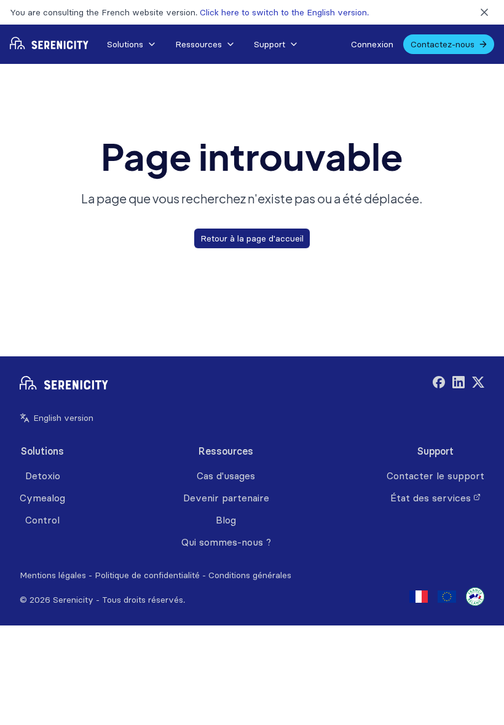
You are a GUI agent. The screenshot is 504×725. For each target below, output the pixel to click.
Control (42, 520)
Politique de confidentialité (147, 575)
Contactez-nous (442, 44)
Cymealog (42, 498)
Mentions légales (53, 575)
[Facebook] (439, 384)
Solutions (125, 44)
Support (269, 44)
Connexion (372, 44)
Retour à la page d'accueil (252, 238)
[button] (131, 44)
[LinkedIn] (458, 384)
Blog (226, 520)
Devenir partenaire (226, 498)
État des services (430, 498)
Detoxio (42, 475)
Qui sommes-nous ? (226, 542)
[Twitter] (478, 384)
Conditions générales (249, 575)
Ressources (198, 44)
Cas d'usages (226, 475)
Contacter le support (435, 475)
